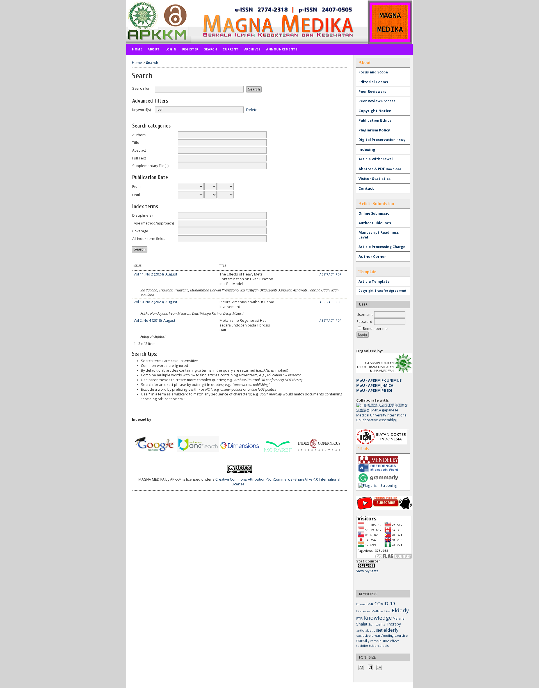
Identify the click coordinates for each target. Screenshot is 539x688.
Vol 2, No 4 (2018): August (154, 320)
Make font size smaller (361, 667)
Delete (251, 109)
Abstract (139, 150)
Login (171, 49)
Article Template (374, 281)
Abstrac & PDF (379, 168)
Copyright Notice (374, 110)
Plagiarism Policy (374, 130)
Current (231, 49)
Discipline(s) (142, 215)
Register (190, 49)
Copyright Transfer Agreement (382, 291)
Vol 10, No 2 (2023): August (155, 302)
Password (364, 321)
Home (137, 49)
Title (135, 142)
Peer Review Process (377, 101)
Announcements (282, 49)
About (154, 49)
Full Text (139, 158)
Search (210, 49)
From (136, 186)
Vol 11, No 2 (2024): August (155, 274)
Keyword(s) (141, 109)
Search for (141, 88)
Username (365, 314)
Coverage (140, 231)
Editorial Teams (373, 81)
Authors (139, 135)
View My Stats (367, 571)
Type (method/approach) (153, 223)
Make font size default (370, 667)
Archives (252, 49)
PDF (338, 274)
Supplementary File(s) (150, 165)
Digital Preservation (381, 139)
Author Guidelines (374, 223)
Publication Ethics (374, 120)
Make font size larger (379, 667)
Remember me (375, 328)
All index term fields (148, 238)
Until (136, 195)
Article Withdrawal (375, 159)
